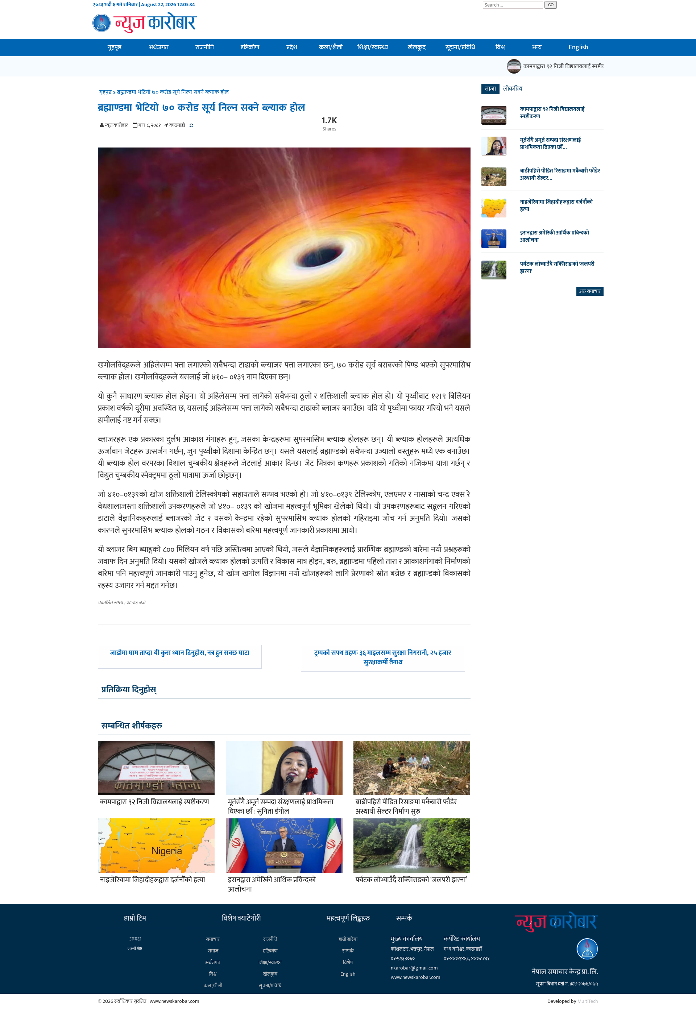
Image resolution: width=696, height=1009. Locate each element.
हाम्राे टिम (135, 918)
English (578, 47)
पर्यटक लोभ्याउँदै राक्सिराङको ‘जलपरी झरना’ (411, 880)
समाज (213, 951)
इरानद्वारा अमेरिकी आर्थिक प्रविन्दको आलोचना (272, 885)
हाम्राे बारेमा (348, 939)
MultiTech (587, 1001)
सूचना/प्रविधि (460, 47)
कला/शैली (331, 47)
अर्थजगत (159, 47)
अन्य (537, 47)
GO (551, 4)
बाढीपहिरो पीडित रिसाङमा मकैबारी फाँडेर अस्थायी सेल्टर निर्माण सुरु (406, 807)
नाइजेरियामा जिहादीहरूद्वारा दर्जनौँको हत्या (152, 880)
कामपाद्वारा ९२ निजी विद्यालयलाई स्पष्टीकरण (556, 66)
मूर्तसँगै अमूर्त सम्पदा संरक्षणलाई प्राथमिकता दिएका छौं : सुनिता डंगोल (281, 807)
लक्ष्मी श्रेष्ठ (135, 948)
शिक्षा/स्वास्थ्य (372, 47)
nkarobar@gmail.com (414, 968)
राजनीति (204, 47)
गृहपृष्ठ (114, 47)
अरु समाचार (590, 291)
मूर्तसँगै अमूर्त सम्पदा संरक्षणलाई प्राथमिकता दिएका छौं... (550, 144)
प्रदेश (291, 47)
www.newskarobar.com (415, 977)
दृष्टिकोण (250, 47)
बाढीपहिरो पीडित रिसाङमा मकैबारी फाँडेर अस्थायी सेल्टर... (560, 174)
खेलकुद (417, 47)
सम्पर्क (348, 951)
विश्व (500, 47)
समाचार (213, 939)
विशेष (348, 962)
